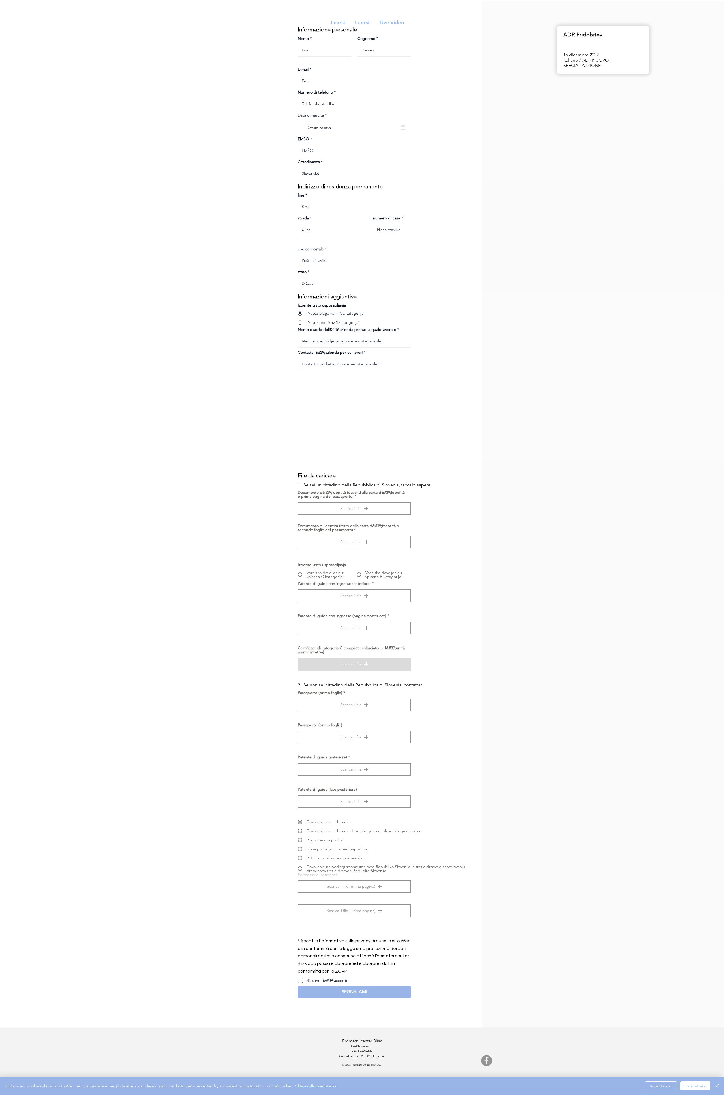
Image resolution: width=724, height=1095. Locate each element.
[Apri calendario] (403, 127)
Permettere (695, 1085)
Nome (303, 38)
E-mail (303, 69)
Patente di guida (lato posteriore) (327, 789)
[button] (354, 508)
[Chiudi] (717, 1085)
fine (301, 195)
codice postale (311, 249)
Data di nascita (313, 115)
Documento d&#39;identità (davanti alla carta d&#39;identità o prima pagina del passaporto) (351, 494)
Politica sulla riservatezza (315, 1085)
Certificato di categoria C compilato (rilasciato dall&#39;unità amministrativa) (351, 650)
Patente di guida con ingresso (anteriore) (334, 583)
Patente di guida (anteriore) (322, 757)
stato (302, 272)
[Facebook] (486, 1060)
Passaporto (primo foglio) (320, 693)
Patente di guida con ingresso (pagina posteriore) (342, 616)
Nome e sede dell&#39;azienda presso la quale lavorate (347, 329)
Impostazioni (661, 1085)
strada (303, 218)
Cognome (366, 38)
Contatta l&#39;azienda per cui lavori (330, 352)
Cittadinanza (309, 162)
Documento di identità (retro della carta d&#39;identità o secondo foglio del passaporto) (348, 528)
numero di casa (386, 218)
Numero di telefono (315, 92)
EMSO (303, 139)
